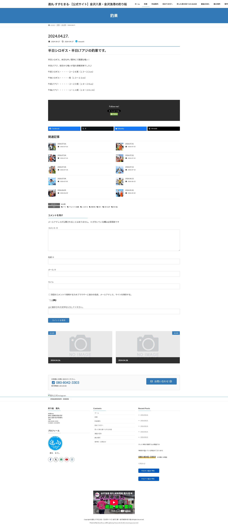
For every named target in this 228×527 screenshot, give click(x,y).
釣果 (96, 417)
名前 (51, 257)
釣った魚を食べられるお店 (103, 429)
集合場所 (97, 438)
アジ (64, 207)
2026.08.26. (144, 415)
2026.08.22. (144, 437)
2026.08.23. (144, 432)
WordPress (101, 523)
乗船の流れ (98, 433)
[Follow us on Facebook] (50, 459)
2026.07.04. (62, 179)
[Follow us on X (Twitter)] (55, 459)
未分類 (63, 204)
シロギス (85, 207)
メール (52, 269)
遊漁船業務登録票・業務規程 (59, 399)
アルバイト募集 (74, 207)
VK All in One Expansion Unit (129, 523)
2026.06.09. (62, 190)
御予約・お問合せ (100, 442)
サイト (51, 282)
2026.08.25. (144, 420)
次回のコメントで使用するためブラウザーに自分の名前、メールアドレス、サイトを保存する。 (92, 294)
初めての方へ (99, 425)
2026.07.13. (129, 167)
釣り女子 (107, 207)
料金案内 (97, 421)
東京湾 (93, 207)
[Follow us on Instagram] (72, 459)
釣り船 (115, 207)
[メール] (61, 459)
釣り (99, 207)
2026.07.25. (129, 144)
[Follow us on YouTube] (66, 459)
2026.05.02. (129, 190)
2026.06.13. (129, 179)
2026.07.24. (62, 155)
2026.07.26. (62, 144)
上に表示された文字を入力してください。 (66, 307)
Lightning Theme (113, 523)
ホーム (97, 413)
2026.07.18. (62, 167)
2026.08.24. (144, 426)
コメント (53, 228)
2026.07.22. (129, 155)
